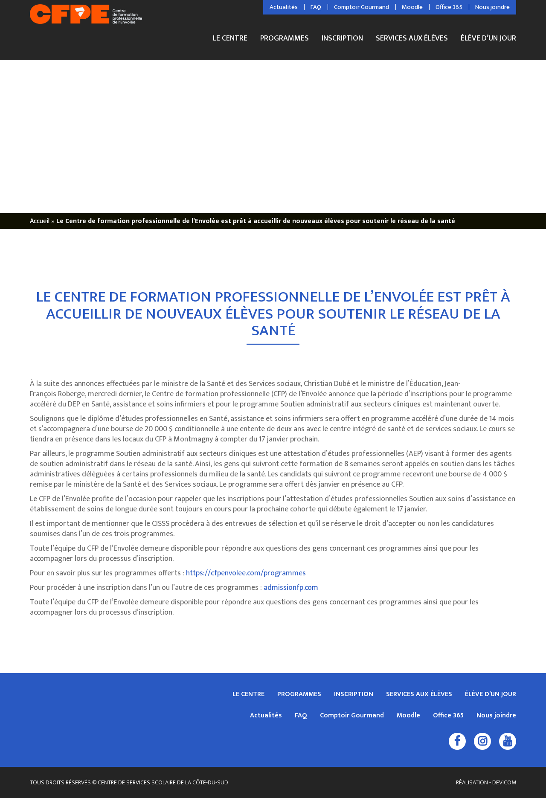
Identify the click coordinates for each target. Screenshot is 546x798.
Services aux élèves (412, 39)
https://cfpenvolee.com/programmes (246, 573)
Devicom (504, 782)
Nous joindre (492, 7)
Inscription (342, 39)
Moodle (412, 7)
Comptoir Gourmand (361, 7)
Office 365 (449, 7)
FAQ (316, 7)
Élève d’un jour (488, 38)
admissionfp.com (291, 587)
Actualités (284, 7)
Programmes (284, 39)
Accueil (39, 221)
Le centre (230, 39)
